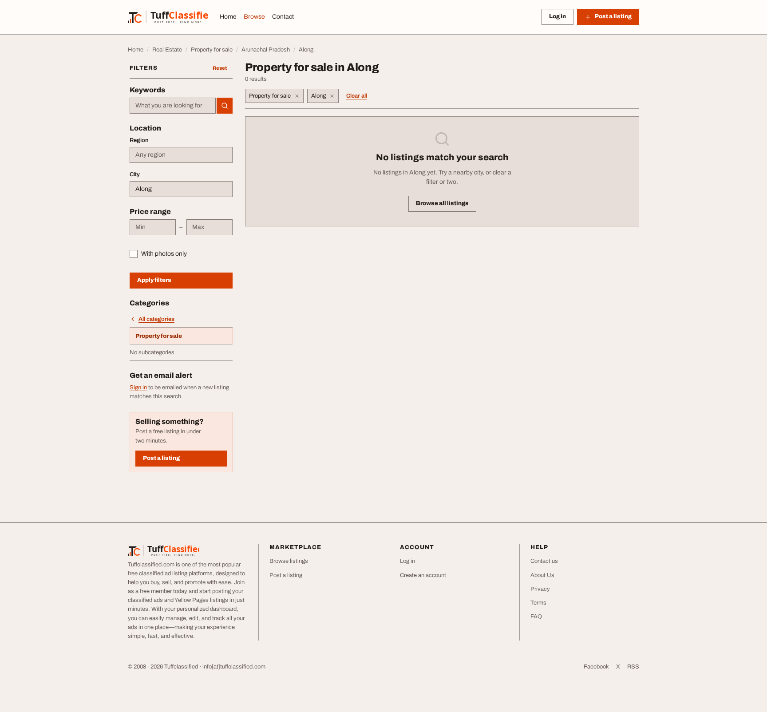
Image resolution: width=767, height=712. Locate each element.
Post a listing (161, 458)
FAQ (536, 616)
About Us (542, 575)
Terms (538, 603)
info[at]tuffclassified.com (233, 667)
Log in (557, 16)
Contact (283, 16)
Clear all (356, 96)
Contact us (544, 561)
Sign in (138, 387)
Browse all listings (442, 203)
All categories (156, 319)
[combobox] (173, 106)
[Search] (225, 106)
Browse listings (288, 561)
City (135, 174)
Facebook (596, 667)
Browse (254, 16)
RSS (633, 667)
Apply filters (154, 280)
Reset (220, 68)
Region (139, 140)
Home (228, 16)
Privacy (540, 589)
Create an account (423, 575)
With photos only (164, 253)
